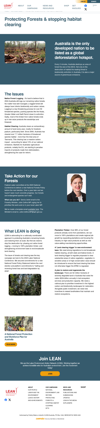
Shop (66, 5)
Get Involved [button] (76, 6)
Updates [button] (95, 5)
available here (33, 209)
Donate (93, 1)
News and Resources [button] (48, 6)
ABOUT (30, 387)
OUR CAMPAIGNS (51, 387)
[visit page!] (85, 5)
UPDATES (66, 398)
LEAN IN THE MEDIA (70, 400)
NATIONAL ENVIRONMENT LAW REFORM (52, 392)
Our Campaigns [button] (34, 6)
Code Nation (53, 419)
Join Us (83, 1)
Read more (10, 344)
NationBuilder (61, 419)
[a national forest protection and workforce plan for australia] (19, 323)
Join (50, 373)
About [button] (21, 5)
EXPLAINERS (67, 403)
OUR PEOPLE (32, 390)
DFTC (47, 408)
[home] (9, 5)
